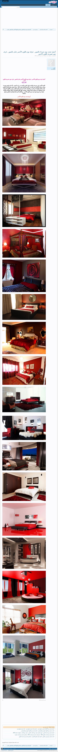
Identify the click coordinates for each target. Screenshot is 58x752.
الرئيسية (53, 4)
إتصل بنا (14, 748)
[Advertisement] (29, 18)
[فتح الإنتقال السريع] (3, 29)
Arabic (50, 748)
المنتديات (48, 4)
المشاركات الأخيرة (46, 6)
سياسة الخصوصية (4, 750)
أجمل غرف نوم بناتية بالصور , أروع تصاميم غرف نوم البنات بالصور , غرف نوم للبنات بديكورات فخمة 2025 (33, 732)
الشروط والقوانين (10, 750)
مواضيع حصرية (48, 55)
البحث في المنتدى (53, 6)
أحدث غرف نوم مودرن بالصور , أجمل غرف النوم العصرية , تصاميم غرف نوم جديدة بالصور (36, 736)
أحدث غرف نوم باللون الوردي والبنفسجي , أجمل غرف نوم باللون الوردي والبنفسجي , (37, 730)
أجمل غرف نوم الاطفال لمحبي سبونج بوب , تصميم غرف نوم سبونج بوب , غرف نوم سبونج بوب (35, 728)
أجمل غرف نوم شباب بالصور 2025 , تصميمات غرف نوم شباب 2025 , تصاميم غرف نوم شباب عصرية (34, 734)
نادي (42, 55)
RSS (2, 748)
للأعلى (4, 748)
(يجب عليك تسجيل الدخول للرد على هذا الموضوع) (10, 742)
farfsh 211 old (54, 748)
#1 (2, 700)
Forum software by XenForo (47, 750)
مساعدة (10, 748)
